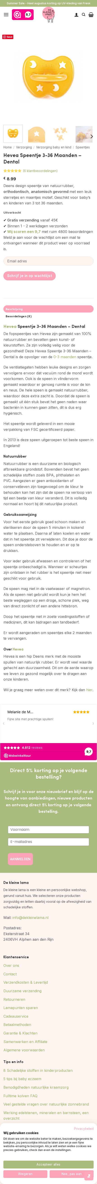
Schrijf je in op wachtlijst (29, 276)
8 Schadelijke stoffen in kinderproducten (38, 1070)
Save (9, 36)
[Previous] (11, 76)
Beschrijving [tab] (14, 309)
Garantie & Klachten (20, 1033)
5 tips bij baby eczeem (22, 1079)
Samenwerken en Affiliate (25, 1041)
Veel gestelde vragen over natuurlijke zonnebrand (46, 1104)
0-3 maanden (64, 357)
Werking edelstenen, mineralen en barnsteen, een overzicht (46, 1115)
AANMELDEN (20, 859)
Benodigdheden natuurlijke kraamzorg (36, 1087)
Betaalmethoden (17, 1024)
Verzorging (24, 147)
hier (89, 690)
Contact (10, 974)
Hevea (9, 326)
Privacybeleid (84, 1128)
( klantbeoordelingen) (40, 171)
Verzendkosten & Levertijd (25, 982)
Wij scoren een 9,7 (24, 231)
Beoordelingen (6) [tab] (19, 316)
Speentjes (83, 147)
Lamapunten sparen (20, 1007)
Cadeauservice (15, 1016)
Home (7, 147)
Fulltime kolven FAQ (20, 1096)
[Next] (86, 76)
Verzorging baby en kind (53, 147)
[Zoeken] (83, 14)
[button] (6, 14)
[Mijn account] (76, 15)
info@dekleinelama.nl (30, 917)
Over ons (11, 965)
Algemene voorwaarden (24, 1050)
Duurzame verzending (22, 991)
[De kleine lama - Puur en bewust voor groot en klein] (48, 14)
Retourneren (14, 999)
